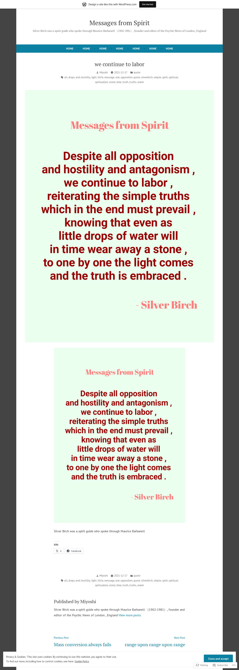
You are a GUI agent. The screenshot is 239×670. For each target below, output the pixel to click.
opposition (126, 77)
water (140, 82)
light (94, 77)
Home (86, 48)
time (119, 82)
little (100, 77)
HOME (69, 48)
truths (132, 82)
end (78, 77)
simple (157, 77)
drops (71, 77)
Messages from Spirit (119, 22)
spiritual (173, 77)
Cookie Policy (82, 661)
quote (137, 72)
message (109, 77)
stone (112, 82)
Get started (147, 4)
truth (125, 82)
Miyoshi (104, 72)
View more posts (130, 615)
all (65, 77)
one (117, 77)
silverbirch (147, 77)
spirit (165, 77)
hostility (85, 77)
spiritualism (101, 82)
